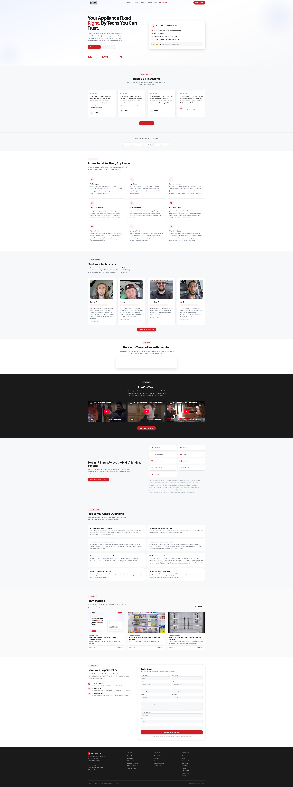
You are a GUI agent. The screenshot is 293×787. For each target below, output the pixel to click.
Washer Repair (130, 755)
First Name (144, 675)
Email (174, 681)
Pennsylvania (185, 765)
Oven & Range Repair (132, 763)
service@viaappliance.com (96, 767)
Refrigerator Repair (132, 760)
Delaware (184, 768)
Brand (174, 688)
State (142, 725)
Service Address (146, 712)
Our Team (135, 2)
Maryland (184, 755)
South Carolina (185, 773)
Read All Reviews (146, 123)
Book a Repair (199, 2)
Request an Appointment (171, 732)
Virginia (183, 758)
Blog (155, 2)
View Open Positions (146, 428)
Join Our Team (163, 2)
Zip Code (174, 725)
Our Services (109, 47)
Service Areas (157, 760)
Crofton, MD (92, 769)
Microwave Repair (131, 768)
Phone (143, 681)
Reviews (143, 2)
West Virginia (185, 763)
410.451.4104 (92, 765)
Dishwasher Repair (131, 765)
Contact (150, 2)
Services (128, 2)
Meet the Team (158, 755)
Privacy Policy (192, 783)
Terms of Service (201, 783)
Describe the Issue (146, 701)
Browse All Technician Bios (146, 329)
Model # (143, 694)
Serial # (174, 694)
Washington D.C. (186, 760)
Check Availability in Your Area (98, 479)
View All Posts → (199, 606)
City (142, 718)
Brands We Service (159, 763)
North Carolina (185, 770)
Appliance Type (145, 688)
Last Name (175, 675)
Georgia (184, 775)
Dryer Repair (130, 758)
